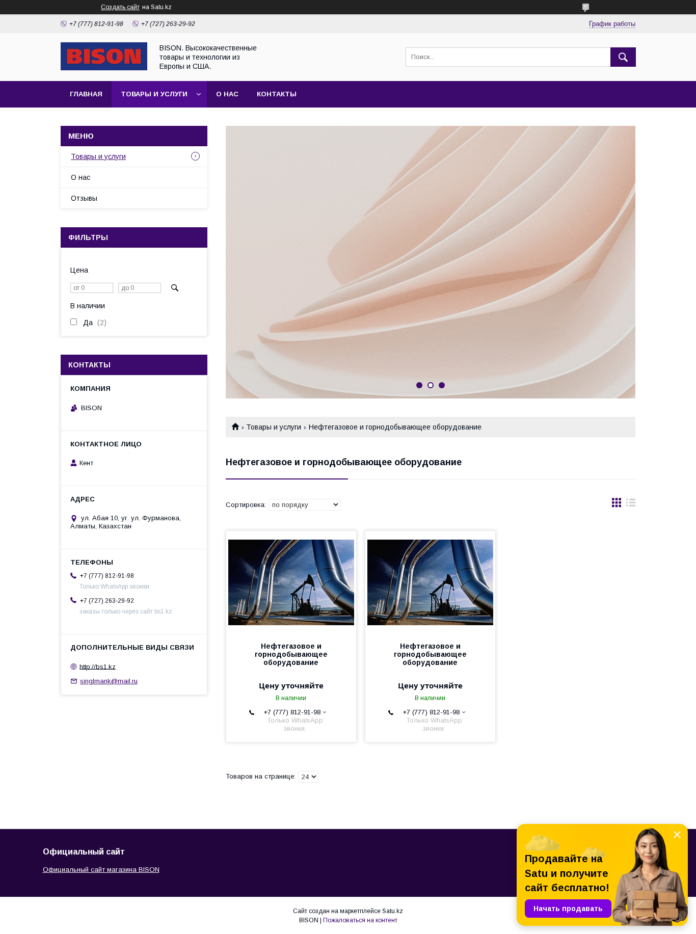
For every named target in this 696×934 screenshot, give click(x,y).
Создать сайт (120, 7)
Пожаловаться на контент (360, 920)
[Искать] (623, 57)
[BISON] (104, 68)
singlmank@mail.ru (109, 681)
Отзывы (84, 198)
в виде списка (630, 505)
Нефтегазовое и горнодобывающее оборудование (291, 654)
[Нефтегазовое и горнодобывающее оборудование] (291, 582)
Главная (86, 94)
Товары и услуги (154, 94)
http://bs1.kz (97, 666)
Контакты (277, 94)
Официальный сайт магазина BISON (101, 869)
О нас (227, 94)
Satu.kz (392, 911)
